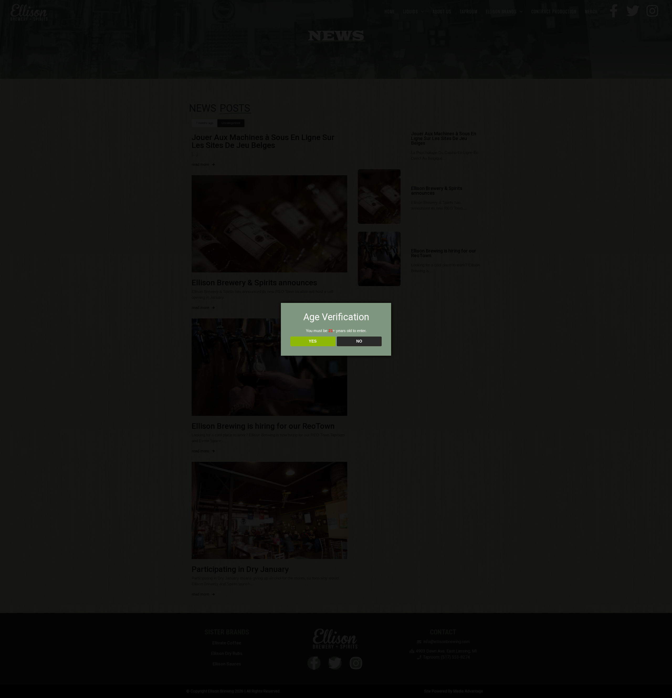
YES (313, 341)
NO (359, 341)
